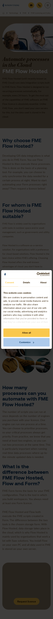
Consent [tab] (9, 282)
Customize (24, 342)
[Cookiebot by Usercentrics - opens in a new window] (37, 274)
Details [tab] (26, 282)
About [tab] (43, 282)
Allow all (26, 332)
